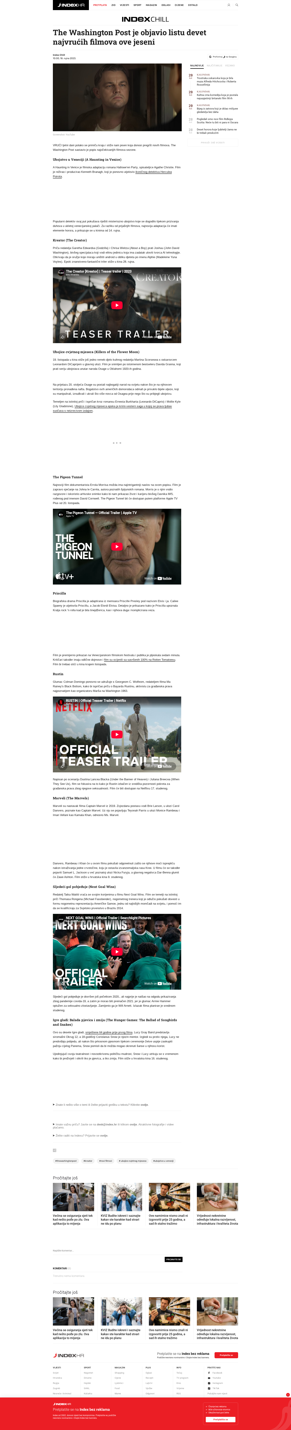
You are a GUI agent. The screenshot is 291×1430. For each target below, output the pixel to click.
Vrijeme (180, 1388)
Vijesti (124, 5)
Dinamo (88, 1378)
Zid (113, 5)
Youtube (217, 1378)
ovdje (133, 1124)
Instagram (218, 1383)
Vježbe (149, 1388)
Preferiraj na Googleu (225, 57)
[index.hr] (71, 5)
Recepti (149, 1378)
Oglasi (165, 5)
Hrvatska (57, 1378)
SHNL (87, 1388)
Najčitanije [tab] (214, 66)
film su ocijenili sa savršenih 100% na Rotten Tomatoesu (139, 659)
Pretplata (100, 5)
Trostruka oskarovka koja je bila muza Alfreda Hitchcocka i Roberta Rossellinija (216, 79)
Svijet (55, 1373)
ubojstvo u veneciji (163, 1161)
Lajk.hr (149, 1383)
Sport (137, 5)
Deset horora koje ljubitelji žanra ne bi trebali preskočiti (217, 131)
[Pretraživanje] (235, 5)
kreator (88, 1161)
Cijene (179, 5)
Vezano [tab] (230, 66)
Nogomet (88, 1373)
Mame (118, 1393)
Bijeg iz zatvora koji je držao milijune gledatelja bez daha (217, 109)
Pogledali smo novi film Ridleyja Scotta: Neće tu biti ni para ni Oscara (217, 121)
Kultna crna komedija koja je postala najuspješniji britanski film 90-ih (217, 95)
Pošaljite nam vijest (217, 1393)
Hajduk (87, 1383)
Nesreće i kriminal (62, 1393)
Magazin (120, 1367)
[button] (57, 1196)
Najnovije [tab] (197, 66)
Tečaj (179, 1373)
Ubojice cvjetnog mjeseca (132, 1161)
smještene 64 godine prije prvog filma (108, 1032)
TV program (182, 1378)
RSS (178, 1393)
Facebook (217, 1373)
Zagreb (56, 1388)
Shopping (119, 1373)
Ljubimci (119, 1383)
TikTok (216, 1388)
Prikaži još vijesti (213, 143)
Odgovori (150, 1393)
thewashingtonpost (66, 1161)
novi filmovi (105, 1161)
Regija (56, 1383)
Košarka (88, 1393)
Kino (178, 1383)
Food (117, 1388)
